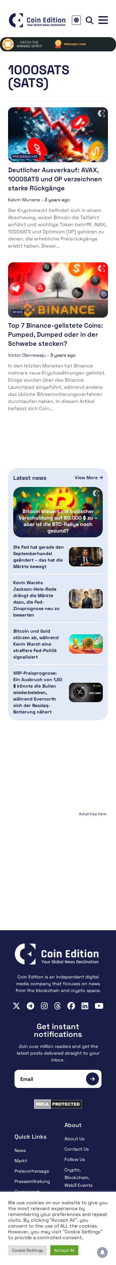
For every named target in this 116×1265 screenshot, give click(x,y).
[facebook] (71, 1006)
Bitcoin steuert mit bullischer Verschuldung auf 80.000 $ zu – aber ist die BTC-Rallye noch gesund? (58, 521)
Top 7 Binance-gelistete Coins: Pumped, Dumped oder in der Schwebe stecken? (55, 334)
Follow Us (74, 1159)
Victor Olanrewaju (27, 355)
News (18, 312)
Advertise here (92, 814)
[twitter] (16, 1006)
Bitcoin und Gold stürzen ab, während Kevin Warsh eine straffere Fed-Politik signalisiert (36, 644)
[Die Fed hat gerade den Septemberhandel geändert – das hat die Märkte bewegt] (86, 556)
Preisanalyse (25, 156)
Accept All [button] (64, 1250)
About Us (74, 1139)
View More (87, 477)
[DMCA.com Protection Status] (58, 1104)
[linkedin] (85, 1006)
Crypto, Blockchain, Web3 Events (78, 1177)
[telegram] (30, 1006)
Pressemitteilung (32, 1181)
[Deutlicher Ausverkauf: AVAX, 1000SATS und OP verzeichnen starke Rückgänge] (58, 135)
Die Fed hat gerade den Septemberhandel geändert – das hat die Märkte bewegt (38, 556)
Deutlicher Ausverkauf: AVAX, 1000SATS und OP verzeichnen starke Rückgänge (55, 179)
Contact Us (76, 1149)
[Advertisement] (58, 858)
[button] (103, 20)
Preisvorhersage (32, 1171)
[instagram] (44, 1006)
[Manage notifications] (102, 1252)
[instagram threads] (57, 1006)
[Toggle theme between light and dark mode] (76, 20)
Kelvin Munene (24, 200)
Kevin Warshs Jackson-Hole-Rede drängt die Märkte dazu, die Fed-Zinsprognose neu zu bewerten (36, 599)
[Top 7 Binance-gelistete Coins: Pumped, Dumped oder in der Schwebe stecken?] (58, 290)
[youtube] (99, 1006)
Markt (21, 1161)
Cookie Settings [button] (27, 1250)
